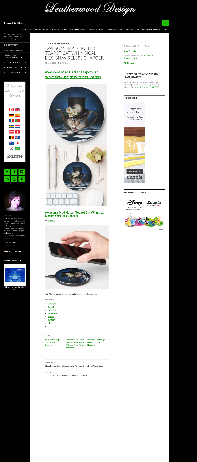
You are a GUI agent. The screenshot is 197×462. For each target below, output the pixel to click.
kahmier (51, 220)
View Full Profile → (11, 243)
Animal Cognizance (14, 251)
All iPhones (129, 63)
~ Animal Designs (41, 29)
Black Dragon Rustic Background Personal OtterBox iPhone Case (74, 364)
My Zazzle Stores (11, 62)
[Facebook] (7, 172)
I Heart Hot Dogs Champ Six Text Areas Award (66, 374)
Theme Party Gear (11, 45)
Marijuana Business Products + (154, 29)
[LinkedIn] (7, 179)
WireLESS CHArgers (60, 43)
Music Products (132, 29)
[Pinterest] (21, 172)
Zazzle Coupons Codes (13, 50)
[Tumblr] (14, 172)
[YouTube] (14, 179)
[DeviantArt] (21, 179)
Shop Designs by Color (13, 67)
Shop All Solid (130, 51)
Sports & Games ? (60, 29)
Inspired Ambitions (14, 23)
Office (48, 43)
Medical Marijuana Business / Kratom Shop (13, 56)
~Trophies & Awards (78, 29)
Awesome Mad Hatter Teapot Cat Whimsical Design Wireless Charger (74, 214)
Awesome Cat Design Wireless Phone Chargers (96, 342)
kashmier (64, 63)
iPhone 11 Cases (131, 58)
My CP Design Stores (12, 72)
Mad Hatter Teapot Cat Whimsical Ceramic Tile (53, 342)
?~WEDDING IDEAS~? (96, 29)
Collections (26, 29)
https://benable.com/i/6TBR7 (147, 87)
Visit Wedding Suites (114, 29)
